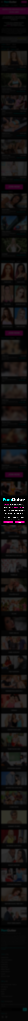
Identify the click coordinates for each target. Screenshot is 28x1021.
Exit (8, 522)
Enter (19, 522)
